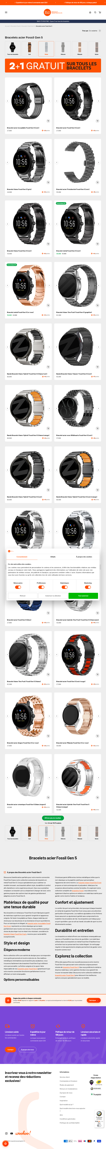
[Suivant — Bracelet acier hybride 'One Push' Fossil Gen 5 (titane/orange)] (98, 777)
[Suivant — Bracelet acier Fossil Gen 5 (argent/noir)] (49, 531)
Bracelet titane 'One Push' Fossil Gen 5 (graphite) (74, 312)
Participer (92, 1000)
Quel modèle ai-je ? (66, 1104)
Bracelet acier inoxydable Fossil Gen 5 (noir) (23, 128)
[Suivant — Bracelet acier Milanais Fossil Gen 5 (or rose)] (98, 716)
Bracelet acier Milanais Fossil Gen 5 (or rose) (72, 743)
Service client (65, 1077)
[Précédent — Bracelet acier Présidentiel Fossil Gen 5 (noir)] (56, 162)
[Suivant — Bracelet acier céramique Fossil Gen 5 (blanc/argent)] (49, 777)
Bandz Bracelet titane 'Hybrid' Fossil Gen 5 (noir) (24, 497)
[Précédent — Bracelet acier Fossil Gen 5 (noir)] (56, 101)
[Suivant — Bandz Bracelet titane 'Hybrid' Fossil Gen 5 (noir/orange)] (98, 470)
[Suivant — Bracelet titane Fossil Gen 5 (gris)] (49, 162)
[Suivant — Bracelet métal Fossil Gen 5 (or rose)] (49, 285)
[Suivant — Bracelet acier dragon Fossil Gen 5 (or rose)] (49, 716)
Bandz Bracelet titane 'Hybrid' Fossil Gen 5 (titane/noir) (27, 374)
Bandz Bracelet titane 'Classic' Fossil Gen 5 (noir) (74, 374)
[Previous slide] (8, 48)
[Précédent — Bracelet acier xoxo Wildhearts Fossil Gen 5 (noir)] (56, 408)
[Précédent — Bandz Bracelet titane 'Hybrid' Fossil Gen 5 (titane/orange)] (7, 408)
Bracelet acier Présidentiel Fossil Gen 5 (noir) (72, 189)
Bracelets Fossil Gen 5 (28, 26)
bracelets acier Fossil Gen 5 (27, 969)
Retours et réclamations (68, 1089)
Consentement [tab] (22, 557)
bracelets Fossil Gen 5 (71, 967)
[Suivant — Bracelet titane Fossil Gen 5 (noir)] (49, 224)
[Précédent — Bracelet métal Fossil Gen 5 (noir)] (56, 224)
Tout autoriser (83, 596)
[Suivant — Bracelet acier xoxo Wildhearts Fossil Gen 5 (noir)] (98, 408)
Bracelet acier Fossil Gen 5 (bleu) (19, 620)
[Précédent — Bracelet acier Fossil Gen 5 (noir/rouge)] (56, 654)
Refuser (23, 596)
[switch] (41, 587)
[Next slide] (97, 48)
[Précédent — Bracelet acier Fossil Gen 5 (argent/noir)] (7, 531)
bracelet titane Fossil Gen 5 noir (90, 883)
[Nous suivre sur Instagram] (6, 1133)
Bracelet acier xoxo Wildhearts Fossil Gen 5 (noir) (74, 435)
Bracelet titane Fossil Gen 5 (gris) (19, 189)
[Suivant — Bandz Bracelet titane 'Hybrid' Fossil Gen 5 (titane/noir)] (49, 347)
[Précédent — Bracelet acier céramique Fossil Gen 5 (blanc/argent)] (7, 777)
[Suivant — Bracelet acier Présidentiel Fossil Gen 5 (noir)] (98, 162)
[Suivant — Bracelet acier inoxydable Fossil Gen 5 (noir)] (49, 101)
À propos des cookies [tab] (84, 557)
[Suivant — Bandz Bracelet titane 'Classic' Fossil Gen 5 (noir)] (98, 347)
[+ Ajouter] (48, 121)
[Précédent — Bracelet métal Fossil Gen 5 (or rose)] (7, 285)
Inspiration (64, 1100)
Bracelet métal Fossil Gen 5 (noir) (68, 251)
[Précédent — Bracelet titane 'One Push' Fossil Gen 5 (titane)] (7, 654)
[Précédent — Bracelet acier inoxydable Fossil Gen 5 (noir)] (7, 101)
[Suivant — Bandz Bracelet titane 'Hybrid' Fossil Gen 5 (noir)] (49, 470)
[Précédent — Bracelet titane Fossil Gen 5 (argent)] (56, 531)
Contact (10, 1050)
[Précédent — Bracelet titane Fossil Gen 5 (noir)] (7, 224)
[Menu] (102, 1111)
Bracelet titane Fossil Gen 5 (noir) (19, 251)
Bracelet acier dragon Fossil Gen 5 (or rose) (23, 743)
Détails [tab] (53, 557)
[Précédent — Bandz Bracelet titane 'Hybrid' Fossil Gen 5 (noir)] (7, 470)
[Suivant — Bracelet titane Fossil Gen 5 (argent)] (98, 531)
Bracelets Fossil (15, 26)
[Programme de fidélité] (5, 1143)
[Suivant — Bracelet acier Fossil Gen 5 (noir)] (98, 101)
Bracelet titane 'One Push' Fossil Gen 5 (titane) (24, 681)
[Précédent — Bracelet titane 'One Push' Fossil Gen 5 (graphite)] (56, 285)
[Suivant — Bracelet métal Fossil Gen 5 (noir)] (98, 224)
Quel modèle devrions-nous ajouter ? (72, 1109)
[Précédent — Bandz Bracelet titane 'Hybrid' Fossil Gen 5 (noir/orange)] (56, 470)
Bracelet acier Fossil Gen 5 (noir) (68, 128)
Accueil (7, 26)
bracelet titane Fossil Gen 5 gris (15, 934)
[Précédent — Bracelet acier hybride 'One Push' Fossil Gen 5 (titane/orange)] (56, 777)
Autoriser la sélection (53, 596)
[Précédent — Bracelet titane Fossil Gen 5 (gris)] (7, 162)
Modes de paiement (67, 1085)
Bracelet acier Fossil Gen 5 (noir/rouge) (70, 681)
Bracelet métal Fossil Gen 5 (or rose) (20, 312)
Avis (61, 1115)
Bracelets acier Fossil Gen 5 (44, 26)
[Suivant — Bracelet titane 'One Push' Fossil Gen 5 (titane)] (49, 654)
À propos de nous (27, 1050)
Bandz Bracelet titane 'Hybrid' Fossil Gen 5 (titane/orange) (28, 435)
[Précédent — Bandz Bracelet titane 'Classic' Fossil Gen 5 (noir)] (56, 347)
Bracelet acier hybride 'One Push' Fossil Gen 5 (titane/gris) (77, 620)
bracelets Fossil (78, 891)
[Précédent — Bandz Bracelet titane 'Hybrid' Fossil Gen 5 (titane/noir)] (7, 347)
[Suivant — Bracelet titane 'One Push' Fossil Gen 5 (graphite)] (98, 285)
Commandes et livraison (68, 1081)
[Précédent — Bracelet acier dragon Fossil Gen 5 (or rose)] (7, 716)
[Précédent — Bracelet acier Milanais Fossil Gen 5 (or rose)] (56, 716)
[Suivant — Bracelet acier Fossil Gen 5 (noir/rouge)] (98, 654)
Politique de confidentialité (70, 1123)
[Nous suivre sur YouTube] (11, 1133)
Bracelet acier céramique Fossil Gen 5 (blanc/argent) (26, 804)
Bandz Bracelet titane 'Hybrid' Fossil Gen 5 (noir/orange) (76, 497)
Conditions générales (67, 1119)
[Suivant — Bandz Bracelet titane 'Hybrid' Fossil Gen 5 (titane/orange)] (49, 408)
